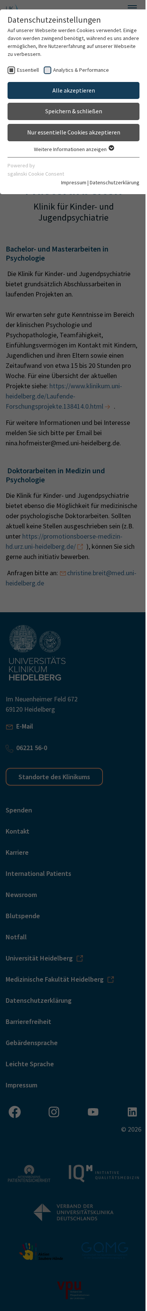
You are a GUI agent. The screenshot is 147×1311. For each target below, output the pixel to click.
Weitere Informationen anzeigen (71, 149)
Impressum (73, 182)
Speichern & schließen (73, 111)
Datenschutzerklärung (114, 182)
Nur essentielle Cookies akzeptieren (73, 132)
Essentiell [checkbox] (28, 69)
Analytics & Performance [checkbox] (81, 69)
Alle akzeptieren (73, 90)
